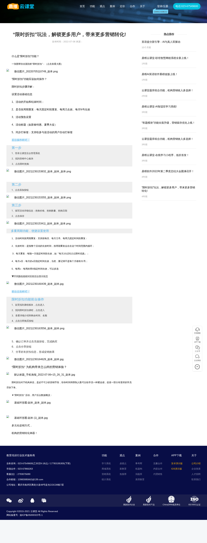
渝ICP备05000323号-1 (31, 515)
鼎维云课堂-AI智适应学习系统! (159, 106)
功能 (92, 6)
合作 (132, 6)
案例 (112, 6)
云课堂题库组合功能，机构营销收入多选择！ (167, 90)
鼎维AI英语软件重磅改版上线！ (160, 74)
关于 (142, 6)
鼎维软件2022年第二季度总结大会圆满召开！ (168, 171)
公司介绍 (196, 463)
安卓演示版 (177, 463)
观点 (102, 6)
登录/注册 (162, 6)
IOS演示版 (176, 468)
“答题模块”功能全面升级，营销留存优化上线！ (168, 122)
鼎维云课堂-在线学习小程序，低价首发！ (165, 155)
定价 (122, 6)
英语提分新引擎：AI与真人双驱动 (161, 41)
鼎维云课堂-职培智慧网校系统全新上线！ (165, 58)
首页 (82, 6)
